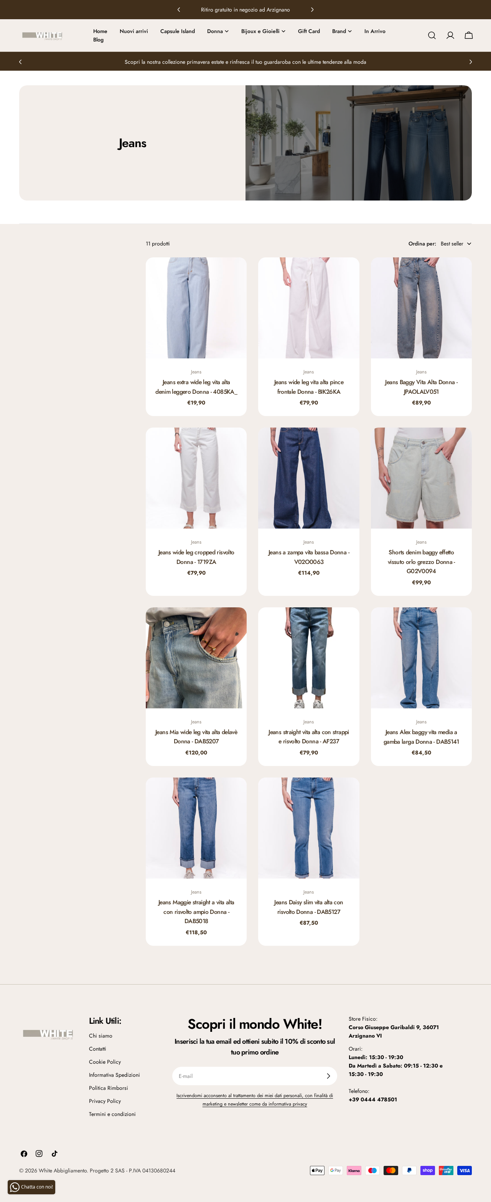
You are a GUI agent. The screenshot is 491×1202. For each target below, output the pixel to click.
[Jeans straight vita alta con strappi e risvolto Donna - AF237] (308, 657)
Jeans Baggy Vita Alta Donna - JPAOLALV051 (421, 387)
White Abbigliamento (63, 1170)
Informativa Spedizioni (114, 1075)
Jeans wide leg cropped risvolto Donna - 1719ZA (196, 557)
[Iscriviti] (328, 1076)
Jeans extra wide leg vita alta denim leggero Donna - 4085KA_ (196, 387)
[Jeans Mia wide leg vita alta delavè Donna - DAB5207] (196, 657)
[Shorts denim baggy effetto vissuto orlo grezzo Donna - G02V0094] (421, 478)
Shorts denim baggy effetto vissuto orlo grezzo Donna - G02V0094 (421, 561)
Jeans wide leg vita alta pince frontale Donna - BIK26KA (308, 387)
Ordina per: (422, 243)
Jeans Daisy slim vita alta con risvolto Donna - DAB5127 (308, 907)
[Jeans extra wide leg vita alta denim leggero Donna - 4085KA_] (196, 307)
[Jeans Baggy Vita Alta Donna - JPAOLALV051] (421, 307)
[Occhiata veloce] (235, 274)
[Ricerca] (432, 35)
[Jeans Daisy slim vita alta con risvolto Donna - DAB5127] (308, 828)
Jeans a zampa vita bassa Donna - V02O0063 (309, 557)
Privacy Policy (105, 1101)
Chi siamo (100, 1036)
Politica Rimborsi (108, 1088)
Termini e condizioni (112, 1114)
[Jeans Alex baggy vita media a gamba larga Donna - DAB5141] (421, 657)
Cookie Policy (105, 1062)
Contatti (97, 1049)
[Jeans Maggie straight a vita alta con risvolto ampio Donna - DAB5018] (196, 828)
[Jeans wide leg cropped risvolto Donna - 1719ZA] (196, 478)
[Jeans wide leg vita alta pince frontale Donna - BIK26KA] (308, 307)
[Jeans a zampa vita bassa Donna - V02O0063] (308, 478)
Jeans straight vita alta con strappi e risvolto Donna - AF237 (309, 737)
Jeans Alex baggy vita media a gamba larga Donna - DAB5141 (421, 737)
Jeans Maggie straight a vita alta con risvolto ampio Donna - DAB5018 (196, 911)
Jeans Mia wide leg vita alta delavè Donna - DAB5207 (196, 737)
